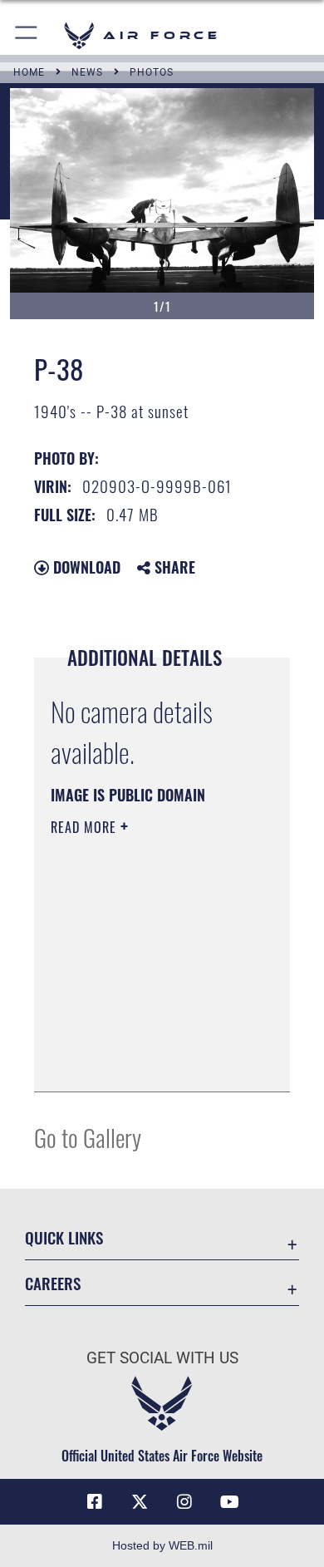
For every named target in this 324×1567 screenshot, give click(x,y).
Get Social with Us (162, 1357)
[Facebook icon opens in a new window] (94, 1502)
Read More (85, 827)
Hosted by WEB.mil (162, 1545)
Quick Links (64, 1237)
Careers (53, 1283)
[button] (27, 35)
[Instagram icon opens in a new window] (184, 1502)
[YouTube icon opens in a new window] (229, 1502)
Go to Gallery (87, 1137)
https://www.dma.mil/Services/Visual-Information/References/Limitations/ (152, 1060)
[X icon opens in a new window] (139, 1502)
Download (84, 567)
